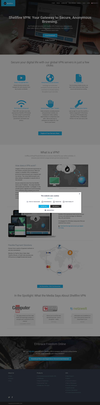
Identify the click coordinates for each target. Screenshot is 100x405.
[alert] (50, 202)
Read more (50, 198)
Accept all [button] (44, 206)
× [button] (79, 193)
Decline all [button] (56, 206)
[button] (50, 210)
